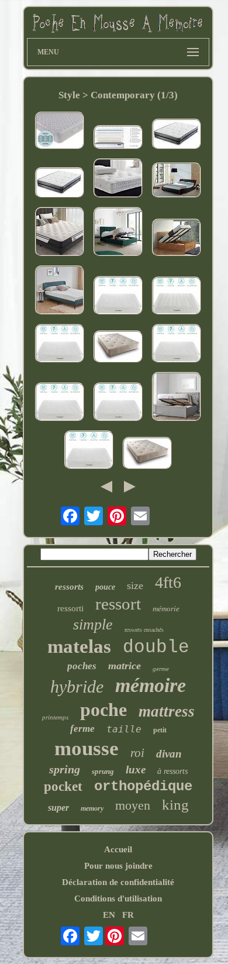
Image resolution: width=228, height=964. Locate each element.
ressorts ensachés (144, 629)
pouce (105, 587)
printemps (55, 717)
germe (161, 668)
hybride (76, 686)
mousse (86, 748)
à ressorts (172, 771)
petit (160, 730)
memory (92, 808)
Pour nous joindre (118, 865)
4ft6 (168, 582)
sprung (103, 771)
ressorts (69, 586)
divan (169, 754)
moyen (132, 805)
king (175, 804)
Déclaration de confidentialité (118, 882)
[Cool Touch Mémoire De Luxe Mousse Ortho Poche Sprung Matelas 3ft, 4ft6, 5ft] (147, 454)
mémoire (150, 685)
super (58, 807)
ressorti (70, 608)
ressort (118, 603)
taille (123, 729)
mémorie (166, 608)
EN (109, 915)
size (135, 585)
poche (103, 709)
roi (137, 753)
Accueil (118, 849)
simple (93, 624)
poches (81, 666)
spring (64, 769)
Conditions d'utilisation (118, 898)
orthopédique (143, 786)
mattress (167, 711)
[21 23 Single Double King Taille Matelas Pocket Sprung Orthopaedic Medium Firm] (118, 403)
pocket (63, 786)
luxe (136, 769)
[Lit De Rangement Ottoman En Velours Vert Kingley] (118, 233)
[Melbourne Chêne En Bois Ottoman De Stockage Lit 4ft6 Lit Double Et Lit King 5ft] (176, 238)
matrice (124, 666)
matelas (79, 646)
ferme (82, 728)
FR (128, 915)
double (156, 647)
